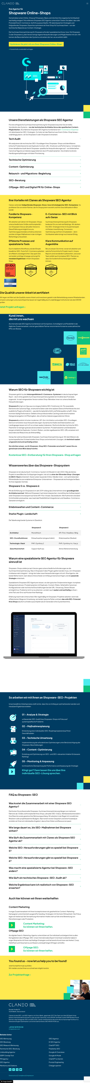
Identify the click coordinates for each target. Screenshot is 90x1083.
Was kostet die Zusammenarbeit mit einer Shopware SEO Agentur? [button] (40, 805)
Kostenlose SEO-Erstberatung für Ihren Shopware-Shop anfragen (45, 454)
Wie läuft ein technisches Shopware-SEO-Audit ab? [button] (38, 877)
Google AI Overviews (56, 1052)
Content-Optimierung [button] (21, 166)
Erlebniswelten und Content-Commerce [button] (31, 506)
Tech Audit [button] (14, 138)
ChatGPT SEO (54, 1045)
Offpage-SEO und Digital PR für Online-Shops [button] (34, 187)
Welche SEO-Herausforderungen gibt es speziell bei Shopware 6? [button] (43, 859)
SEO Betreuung (6, 1039)
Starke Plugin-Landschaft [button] (23, 513)
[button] (87, 3)
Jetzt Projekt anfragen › (12, 306)
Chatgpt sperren (55, 1066)
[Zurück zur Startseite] (10, 3)
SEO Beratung (5, 1042)
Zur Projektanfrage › (20, 974)
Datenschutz (13, 1075)
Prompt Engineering (56, 1062)
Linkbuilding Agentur (7, 1052)
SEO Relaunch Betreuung (9, 1045)
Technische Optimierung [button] (22, 159)
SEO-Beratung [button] (17, 180)
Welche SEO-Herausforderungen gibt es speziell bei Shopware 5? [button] (43, 849)
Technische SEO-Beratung (10, 1049)
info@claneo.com (14, 1029)
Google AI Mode (55, 1055)
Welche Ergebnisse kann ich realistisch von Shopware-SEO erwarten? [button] (41, 886)
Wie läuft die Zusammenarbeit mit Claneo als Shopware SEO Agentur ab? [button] (42, 839)
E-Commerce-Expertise (69, 130)
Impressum (30, 1075)
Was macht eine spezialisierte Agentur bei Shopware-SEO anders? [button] (41, 869)
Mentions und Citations (8, 1066)
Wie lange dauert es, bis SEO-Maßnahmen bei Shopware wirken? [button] (40, 829)
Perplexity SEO (54, 1049)
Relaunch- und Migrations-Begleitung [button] (30, 173)
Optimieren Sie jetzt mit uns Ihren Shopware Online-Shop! (36, 44)
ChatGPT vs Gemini (56, 1059)
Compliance (22, 1075)
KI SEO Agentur (54, 1042)
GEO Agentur (54, 1039)
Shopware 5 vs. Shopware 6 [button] (24, 485)
